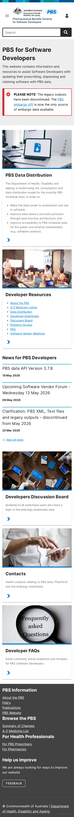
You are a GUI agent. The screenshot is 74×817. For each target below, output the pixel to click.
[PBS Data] (35, 16)
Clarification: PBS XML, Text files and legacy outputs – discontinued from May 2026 (34, 417)
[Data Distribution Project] (9, 240)
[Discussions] (9, 519)
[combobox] (32, 32)
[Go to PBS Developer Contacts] (37, 547)
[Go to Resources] (37, 268)
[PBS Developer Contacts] (9, 596)
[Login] (67, 16)
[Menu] (7, 16)
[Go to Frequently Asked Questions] (37, 624)
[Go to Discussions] (37, 470)
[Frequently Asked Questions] (9, 673)
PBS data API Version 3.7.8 (27, 368)
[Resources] (9, 343)
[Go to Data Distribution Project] (37, 149)
